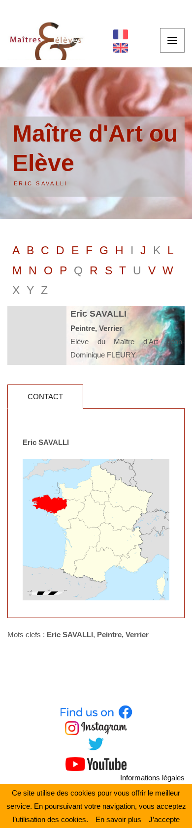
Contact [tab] (45, 396)
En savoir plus (118, 819)
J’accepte (164, 819)
